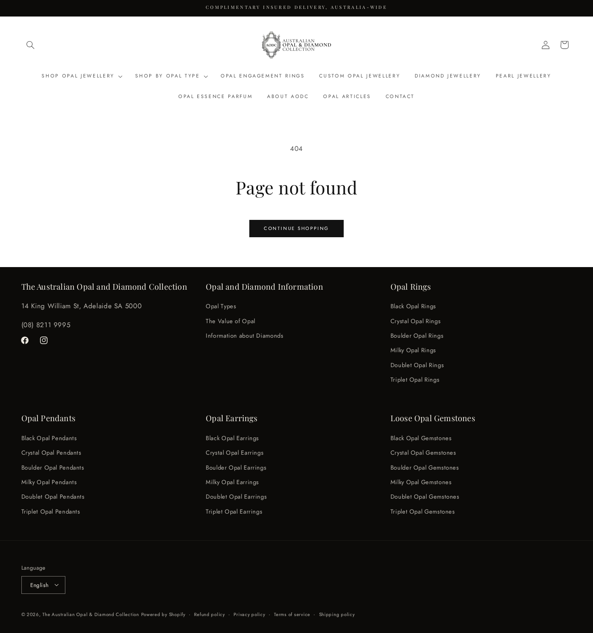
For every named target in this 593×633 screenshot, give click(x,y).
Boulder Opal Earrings (236, 467)
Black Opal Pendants (49, 437)
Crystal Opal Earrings (234, 452)
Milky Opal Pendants (49, 481)
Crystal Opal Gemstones (423, 452)
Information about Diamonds (244, 335)
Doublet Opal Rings (417, 365)
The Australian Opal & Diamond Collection (90, 614)
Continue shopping (296, 228)
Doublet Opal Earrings (236, 496)
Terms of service (292, 614)
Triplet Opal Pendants (50, 511)
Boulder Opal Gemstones (424, 467)
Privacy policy (249, 614)
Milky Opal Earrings (232, 481)
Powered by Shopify (163, 614)
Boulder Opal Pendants (52, 467)
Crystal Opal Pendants (51, 452)
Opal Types (221, 306)
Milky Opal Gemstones (421, 481)
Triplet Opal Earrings (234, 511)
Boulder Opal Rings (416, 335)
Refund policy (209, 614)
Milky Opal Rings (413, 350)
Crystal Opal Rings (415, 321)
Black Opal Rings (413, 306)
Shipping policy (337, 614)
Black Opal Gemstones (421, 437)
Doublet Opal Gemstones (424, 496)
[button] (30, 45)
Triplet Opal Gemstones (422, 511)
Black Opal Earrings (232, 437)
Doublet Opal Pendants (53, 496)
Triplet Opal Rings (414, 380)
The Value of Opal (230, 321)
